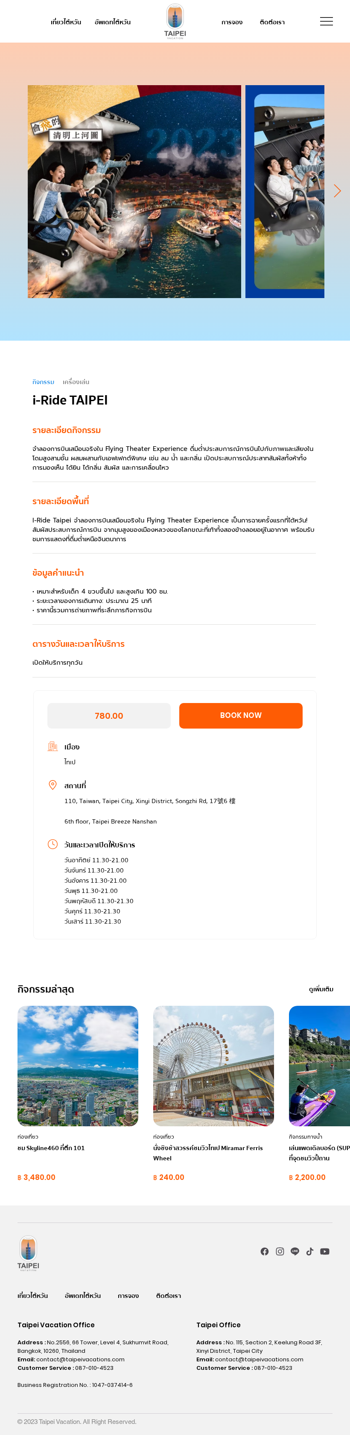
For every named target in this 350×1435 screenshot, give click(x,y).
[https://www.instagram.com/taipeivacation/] (279, 1251)
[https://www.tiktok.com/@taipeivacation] (310, 1251)
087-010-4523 (94, 1368)
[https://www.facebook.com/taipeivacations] (264, 1251)
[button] (241, 716)
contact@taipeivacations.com (80, 1359)
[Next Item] (337, 191)
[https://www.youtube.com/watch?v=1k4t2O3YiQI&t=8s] (325, 1251)
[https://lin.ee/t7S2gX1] (294, 1251)
